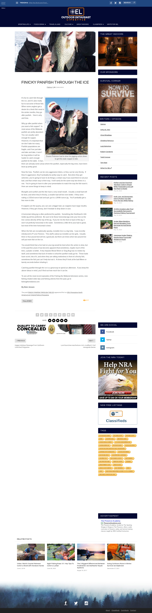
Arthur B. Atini (105, 130)
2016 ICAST (117, 465)
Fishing (49, 87)
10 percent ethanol (107, 452)
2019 (100, 471)
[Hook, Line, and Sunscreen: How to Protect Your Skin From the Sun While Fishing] (106, 199)
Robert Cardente (106, 152)
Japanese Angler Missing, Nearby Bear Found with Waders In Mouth (123, 237)
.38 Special (110, 439)
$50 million (130, 435)
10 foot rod (117, 445)
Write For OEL (105, 168)
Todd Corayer (105, 157)
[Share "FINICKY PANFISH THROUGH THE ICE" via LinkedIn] (55, 315)
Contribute (125, 610)
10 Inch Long (130, 445)
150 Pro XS (103, 458)
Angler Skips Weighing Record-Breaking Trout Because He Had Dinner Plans (122, 224)
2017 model (119, 468)
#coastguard (104, 435)
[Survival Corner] (117, 98)
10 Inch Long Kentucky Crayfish (111, 448)
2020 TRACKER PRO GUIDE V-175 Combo (119, 471)
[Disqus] (55, 384)
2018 (128, 468)
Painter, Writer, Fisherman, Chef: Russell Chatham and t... (49, 3)
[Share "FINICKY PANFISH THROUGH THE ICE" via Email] (68, 315)
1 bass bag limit (105, 442)
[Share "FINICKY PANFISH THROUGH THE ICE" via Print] (73, 315)
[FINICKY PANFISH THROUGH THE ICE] (55, 51)
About (108, 610)
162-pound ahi (104, 461)
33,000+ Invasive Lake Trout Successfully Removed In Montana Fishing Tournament (124, 211)
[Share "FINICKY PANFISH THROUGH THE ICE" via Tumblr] (51, 315)
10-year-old (103, 455)
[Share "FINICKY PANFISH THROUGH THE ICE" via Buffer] (59, 315)
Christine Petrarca (107, 140)
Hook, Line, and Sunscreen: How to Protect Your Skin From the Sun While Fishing (123, 198)
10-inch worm (123, 452)
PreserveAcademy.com (112, 523)
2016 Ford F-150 (104, 465)
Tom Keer (103, 162)
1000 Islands (117, 461)
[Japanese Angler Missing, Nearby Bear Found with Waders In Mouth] (106, 238)
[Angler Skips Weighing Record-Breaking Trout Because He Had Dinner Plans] (106, 224)
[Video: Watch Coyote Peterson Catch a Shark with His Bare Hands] (31, 552)
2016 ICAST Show (105, 468)
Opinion (103, 124)
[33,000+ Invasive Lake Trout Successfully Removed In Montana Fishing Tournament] (106, 212)
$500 (100, 439)
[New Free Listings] (117, 416)
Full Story (27, 301)
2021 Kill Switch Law (107, 474)
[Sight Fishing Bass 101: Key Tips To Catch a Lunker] (61, 552)
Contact (133, 610)
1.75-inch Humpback (122, 442)
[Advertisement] (117, 283)
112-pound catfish (119, 455)
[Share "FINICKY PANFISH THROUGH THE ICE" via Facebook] (37, 315)
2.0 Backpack (104, 445)
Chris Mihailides (106, 135)
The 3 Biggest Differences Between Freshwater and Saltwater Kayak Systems (91, 565)
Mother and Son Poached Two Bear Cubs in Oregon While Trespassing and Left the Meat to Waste (123, 186)
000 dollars (122, 439)
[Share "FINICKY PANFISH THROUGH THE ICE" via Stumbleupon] (64, 315)
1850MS (128, 461)
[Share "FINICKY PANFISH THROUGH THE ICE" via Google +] (46, 315)
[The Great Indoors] (117, 51)
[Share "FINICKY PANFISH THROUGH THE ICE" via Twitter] (42, 315)
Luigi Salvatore (105, 146)
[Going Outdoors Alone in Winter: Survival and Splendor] (121, 552)
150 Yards (128, 458)
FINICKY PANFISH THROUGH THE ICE (41, 292)
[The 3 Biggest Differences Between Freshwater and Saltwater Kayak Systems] (91, 552)
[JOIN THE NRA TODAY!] (117, 379)
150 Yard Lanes (116, 458)
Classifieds (115, 610)
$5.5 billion (118, 435)
